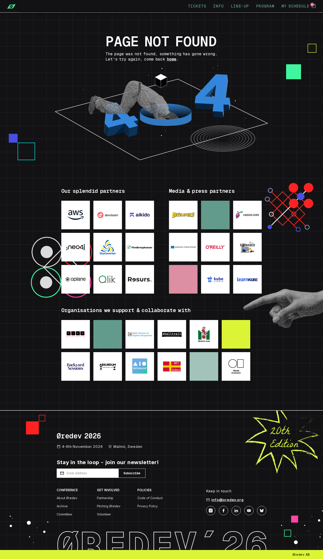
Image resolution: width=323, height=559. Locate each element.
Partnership (105, 498)
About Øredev (67, 498)
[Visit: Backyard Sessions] (75, 366)
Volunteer (104, 514)
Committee (64, 514)
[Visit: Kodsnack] (247, 247)
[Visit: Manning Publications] (183, 247)
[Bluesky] (261, 510)
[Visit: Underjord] (247, 215)
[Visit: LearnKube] (247, 279)
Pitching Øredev (108, 506)
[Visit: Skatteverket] (107, 247)
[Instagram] (211, 510)
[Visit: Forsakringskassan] (139, 247)
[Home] (9, 6)
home (171, 59)
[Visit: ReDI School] (139, 334)
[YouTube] (249, 510)
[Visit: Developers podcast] (183, 215)
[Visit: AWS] (75, 215)
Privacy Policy (147, 506)
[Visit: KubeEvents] (215, 279)
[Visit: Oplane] (75, 279)
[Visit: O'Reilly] (215, 247)
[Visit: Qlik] (107, 279)
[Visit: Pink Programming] (75, 334)
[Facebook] (223, 510)
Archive (62, 506)
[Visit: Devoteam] (107, 215)
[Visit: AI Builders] (139, 366)
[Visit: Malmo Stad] (204, 334)
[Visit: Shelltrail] (172, 334)
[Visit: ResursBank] (139, 279)
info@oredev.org (227, 500)
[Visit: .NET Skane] (172, 366)
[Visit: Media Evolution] (236, 366)
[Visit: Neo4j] (75, 247)
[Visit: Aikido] (139, 215)
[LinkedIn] (236, 510)
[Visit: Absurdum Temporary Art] (107, 366)
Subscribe (131, 473)
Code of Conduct (150, 498)
